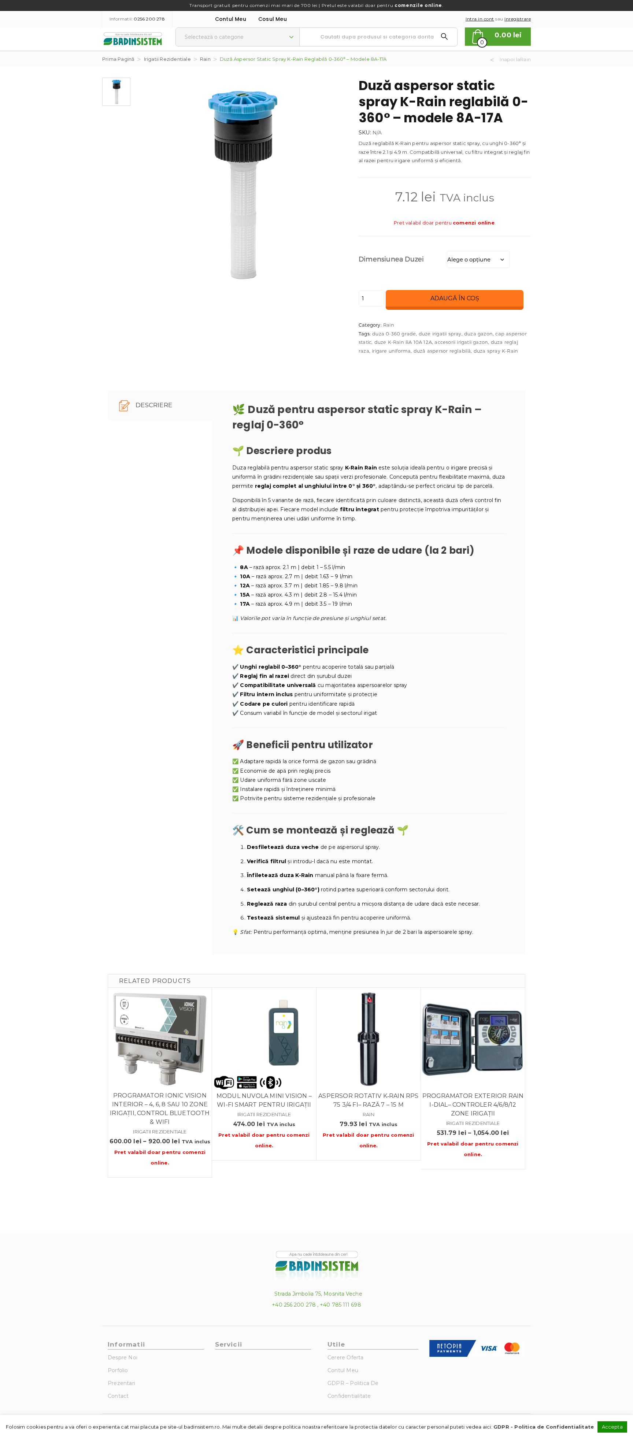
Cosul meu (272, 19)
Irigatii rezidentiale (167, 59)
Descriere (153, 405)
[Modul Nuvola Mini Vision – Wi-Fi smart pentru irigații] (264, 1040)
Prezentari (121, 1383)
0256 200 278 (149, 19)
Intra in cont (480, 19)
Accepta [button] (612, 1427)
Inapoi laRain (515, 59)
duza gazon (478, 334)
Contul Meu (230, 19)
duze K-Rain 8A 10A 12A (403, 342)
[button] (498, 36)
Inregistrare (517, 19)
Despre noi (122, 1357)
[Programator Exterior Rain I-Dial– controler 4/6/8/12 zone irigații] (473, 1040)
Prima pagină (118, 59)
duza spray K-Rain (496, 351)
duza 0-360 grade (394, 334)
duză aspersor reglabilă (442, 351)
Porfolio (118, 1370)
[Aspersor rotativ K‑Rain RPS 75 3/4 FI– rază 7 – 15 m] (368, 1040)
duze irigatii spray (440, 334)
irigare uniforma (391, 351)
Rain (205, 59)
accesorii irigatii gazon (461, 342)
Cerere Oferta (345, 1357)
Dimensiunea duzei (391, 259)
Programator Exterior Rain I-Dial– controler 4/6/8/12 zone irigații (473, 1104)
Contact (118, 1396)
